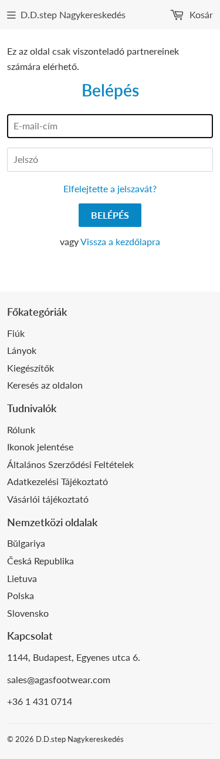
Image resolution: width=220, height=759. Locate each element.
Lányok (21, 350)
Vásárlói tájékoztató (48, 498)
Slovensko (28, 612)
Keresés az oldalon (45, 384)
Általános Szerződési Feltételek (70, 464)
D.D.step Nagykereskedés (73, 14)
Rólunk (21, 429)
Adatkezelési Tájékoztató (57, 481)
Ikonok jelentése (40, 446)
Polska (20, 595)
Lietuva (22, 578)
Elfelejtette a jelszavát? (110, 188)
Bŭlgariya (26, 543)
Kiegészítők (30, 367)
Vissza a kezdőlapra (120, 241)
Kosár (200, 14)
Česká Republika (40, 560)
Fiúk (16, 333)
